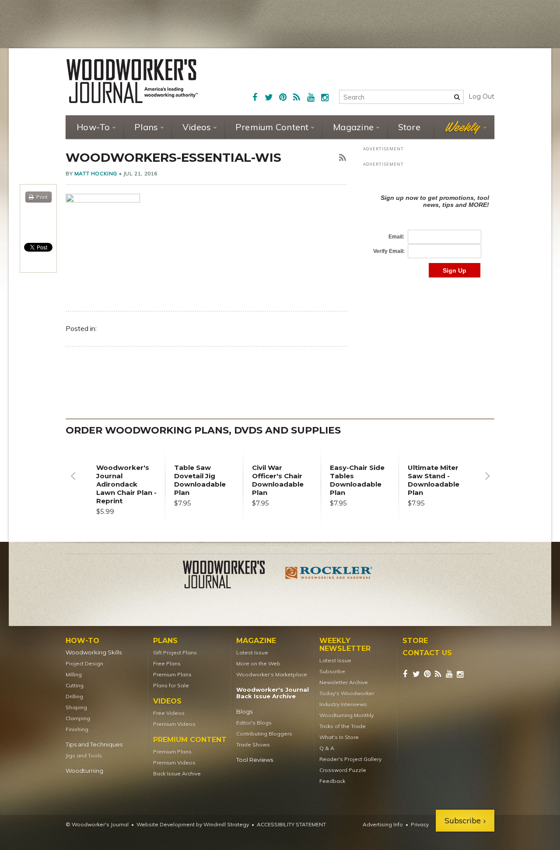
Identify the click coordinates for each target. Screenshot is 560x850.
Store (409, 126)
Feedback (332, 781)
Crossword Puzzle (342, 770)
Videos (196, 126)
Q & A (326, 748)
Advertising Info (383, 824)
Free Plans (167, 663)
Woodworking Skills (94, 652)
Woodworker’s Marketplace (271, 674)
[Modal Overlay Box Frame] (428, 227)
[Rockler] (329, 576)
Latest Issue (252, 652)
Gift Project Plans (175, 652)
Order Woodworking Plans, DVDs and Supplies (203, 430)
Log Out (481, 96)
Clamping (78, 718)
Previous (73, 482)
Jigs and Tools (84, 755)
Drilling (74, 696)
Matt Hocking (95, 173)
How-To (93, 126)
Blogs (244, 711)
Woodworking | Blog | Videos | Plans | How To (132, 81)
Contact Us (427, 653)
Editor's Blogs (254, 722)
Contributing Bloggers (264, 733)
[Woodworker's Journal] (231, 576)
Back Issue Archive (177, 773)
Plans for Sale (171, 685)
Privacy (420, 824)
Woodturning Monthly (346, 715)
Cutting (75, 685)
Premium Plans (172, 674)
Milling (74, 674)
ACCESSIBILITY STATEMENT (291, 824)
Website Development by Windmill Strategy (192, 824)
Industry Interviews (343, 704)
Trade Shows (253, 744)
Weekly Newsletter (345, 645)
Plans (146, 126)
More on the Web (258, 663)
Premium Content (272, 126)
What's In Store (339, 737)
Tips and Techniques (94, 744)
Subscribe (332, 671)
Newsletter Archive (343, 682)
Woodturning (84, 771)
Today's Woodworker (346, 693)
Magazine (353, 126)
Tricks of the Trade (342, 726)
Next (487, 482)
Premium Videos (174, 724)
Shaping (76, 707)
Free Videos (169, 713)
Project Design (84, 663)
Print (42, 197)
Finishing (77, 729)
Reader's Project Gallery (350, 759)
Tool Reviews (254, 760)
